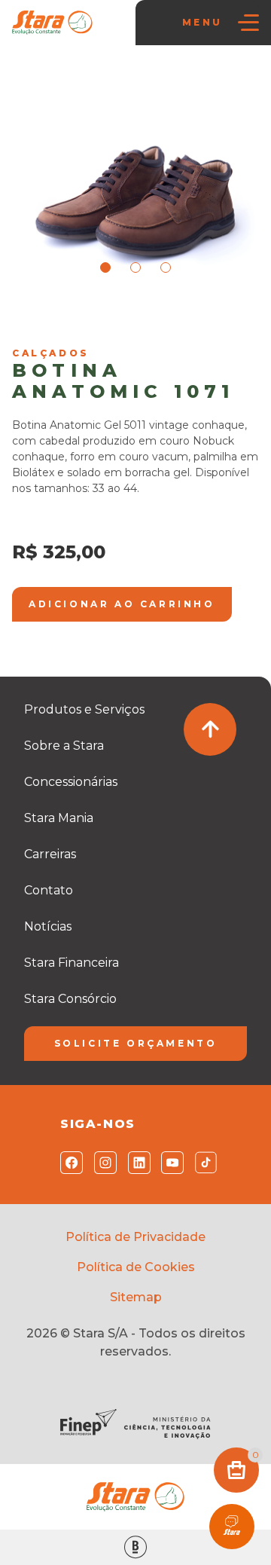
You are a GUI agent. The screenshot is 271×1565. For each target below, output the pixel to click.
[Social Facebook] (68, 1162)
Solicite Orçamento (136, 1043)
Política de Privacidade (135, 1237)
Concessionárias (70, 782)
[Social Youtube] (169, 1162)
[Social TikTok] (203, 1162)
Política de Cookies (136, 1267)
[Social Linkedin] (136, 1162)
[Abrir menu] (248, 22)
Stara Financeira (71, 962)
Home (35, 321)
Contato (48, 890)
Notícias (48, 926)
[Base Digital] (135, 1547)
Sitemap (136, 1297)
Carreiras (50, 854)
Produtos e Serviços (84, 709)
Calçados (156, 321)
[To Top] (210, 729)
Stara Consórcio (70, 999)
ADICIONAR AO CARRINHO (122, 604)
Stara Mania (92, 321)
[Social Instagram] (102, 1162)
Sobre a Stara (64, 745)
